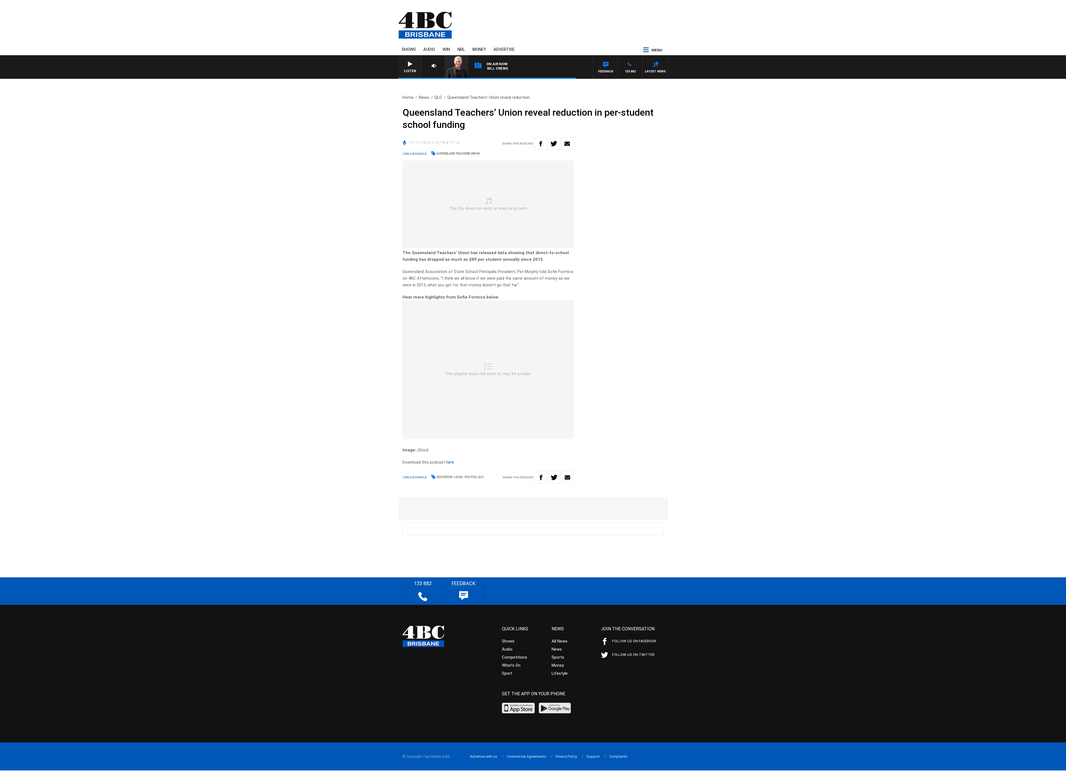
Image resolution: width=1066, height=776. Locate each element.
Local (458, 477)
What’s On (511, 665)
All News (559, 641)
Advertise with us (483, 756)
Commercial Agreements (526, 756)
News (424, 97)
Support (593, 756)
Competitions (514, 657)
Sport (507, 673)
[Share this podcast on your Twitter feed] (554, 143)
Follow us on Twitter (633, 655)
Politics (471, 477)
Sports (558, 657)
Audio (429, 49)
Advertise (504, 49)
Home (408, 97)
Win (446, 49)
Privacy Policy (566, 756)
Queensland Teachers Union (458, 153)
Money (479, 49)
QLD (438, 97)
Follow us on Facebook (634, 641)
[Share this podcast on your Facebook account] (540, 143)
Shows (409, 49)
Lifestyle (560, 673)
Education (444, 477)
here (450, 462)
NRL (461, 49)
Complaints (618, 756)
